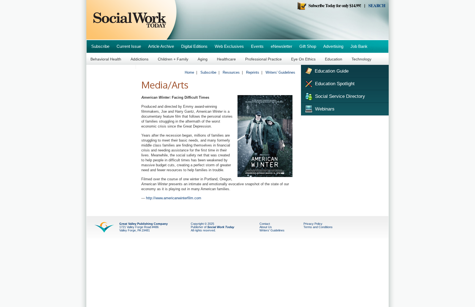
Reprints (252, 72)
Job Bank (359, 46)
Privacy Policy (312, 223)
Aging (203, 59)
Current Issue (129, 46)
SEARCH (376, 5)
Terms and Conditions (318, 227)
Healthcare (226, 59)
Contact (264, 223)
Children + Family (173, 59)
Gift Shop (307, 46)
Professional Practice (263, 59)
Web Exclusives (229, 46)
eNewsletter (281, 46)
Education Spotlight (334, 83)
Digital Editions (194, 46)
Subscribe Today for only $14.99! (333, 5)
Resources (231, 72)
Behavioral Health (105, 59)
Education (333, 59)
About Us (265, 227)
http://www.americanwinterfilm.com (173, 198)
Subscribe (100, 46)
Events (257, 46)
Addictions (139, 59)
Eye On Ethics (303, 59)
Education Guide (331, 71)
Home (189, 72)
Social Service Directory (339, 96)
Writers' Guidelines (280, 72)
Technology (361, 59)
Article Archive (161, 46)
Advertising (333, 46)
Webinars (324, 109)
